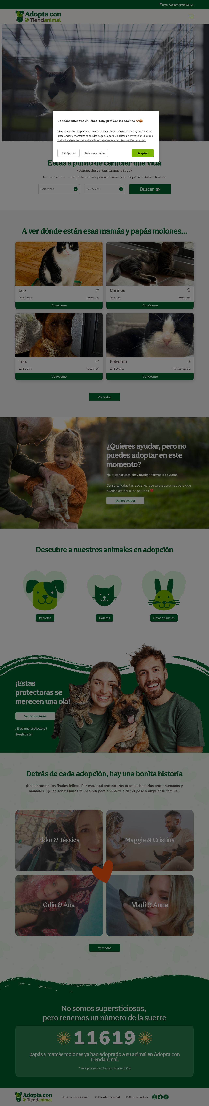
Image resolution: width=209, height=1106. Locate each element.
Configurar (68, 153)
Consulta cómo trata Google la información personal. (113, 140)
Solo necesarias (95, 153)
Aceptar (142, 153)
